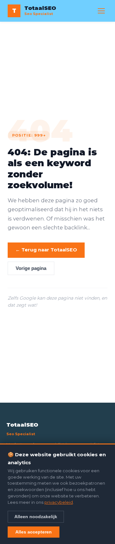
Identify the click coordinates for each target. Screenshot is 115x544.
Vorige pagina (31, 268)
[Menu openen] (101, 11)
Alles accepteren (33, 531)
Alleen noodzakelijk (35, 516)
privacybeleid (58, 502)
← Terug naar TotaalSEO (46, 250)
